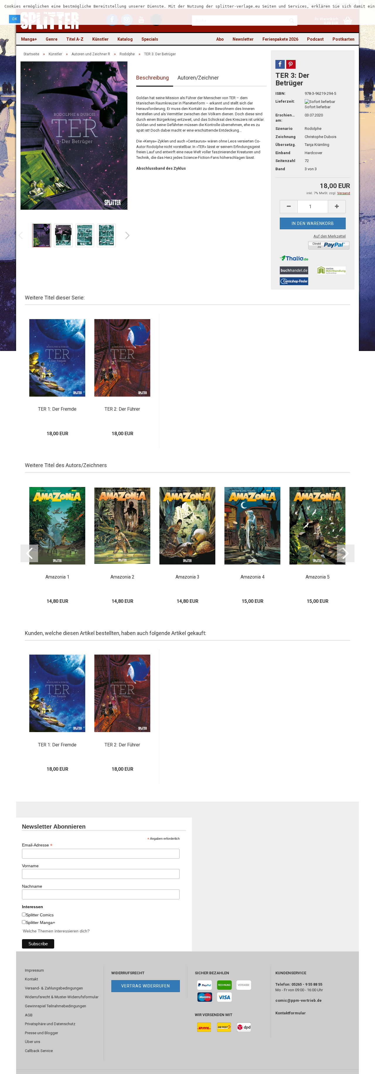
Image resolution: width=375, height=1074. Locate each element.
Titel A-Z (74, 39)
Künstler (100, 39)
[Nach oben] (359, 1065)
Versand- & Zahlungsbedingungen (54, 988)
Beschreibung (152, 78)
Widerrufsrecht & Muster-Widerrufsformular (61, 997)
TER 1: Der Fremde (57, 409)
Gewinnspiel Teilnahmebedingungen (55, 1006)
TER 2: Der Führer (122, 409)
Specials (150, 39)
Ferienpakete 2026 (280, 39)
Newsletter (243, 39)
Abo (220, 39)
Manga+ (29, 39)
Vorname (30, 865)
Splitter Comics (40, 915)
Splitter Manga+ (40, 922)
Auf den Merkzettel (329, 236)
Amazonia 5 (318, 577)
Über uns (32, 1041)
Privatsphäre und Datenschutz (50, 1024)
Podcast (315, 39)
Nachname (32, 886)
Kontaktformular (290, 1013)
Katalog (125, 39)
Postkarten (343, 39)
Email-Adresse (37, 845)
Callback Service (39, 1051)
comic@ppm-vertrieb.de (298, 1000)
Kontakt (31, 979)
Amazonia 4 (253, 577)
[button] (280, 64)
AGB (29, 1015)
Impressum (34, 970)
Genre (51, 39)
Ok (14, 19)
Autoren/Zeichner (198, 78)
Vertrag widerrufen (145, 986)
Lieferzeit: (285, 101)
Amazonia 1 (57, 577)
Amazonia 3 (187, 577)
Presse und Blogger (41, 1033)
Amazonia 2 (122, 577)
